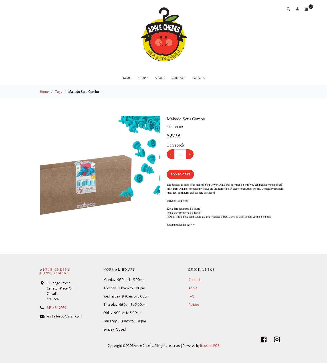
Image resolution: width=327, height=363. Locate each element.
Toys (58, 92)
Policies (198, 78)
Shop (142, 78)
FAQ (191, 297)
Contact (179, 78)
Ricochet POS (209, 346)
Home (126, 78)
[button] (297, 8)
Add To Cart (180, 174)
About (160, 78)
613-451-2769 (56, 308)
